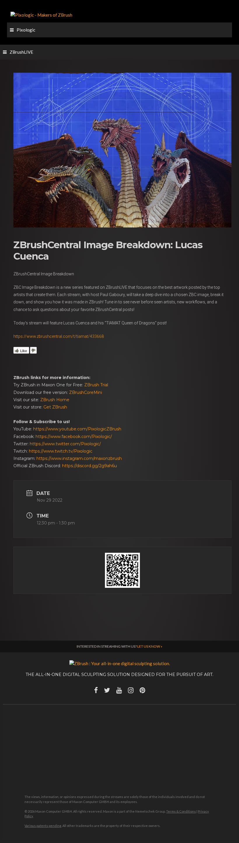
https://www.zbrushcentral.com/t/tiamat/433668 (58, 336)
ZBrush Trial (96, 384)
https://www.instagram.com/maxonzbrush (79, 458)
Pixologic (26, 29)
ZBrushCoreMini (85, 392)
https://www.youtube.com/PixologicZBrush (77, 429)
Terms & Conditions (181, 811)
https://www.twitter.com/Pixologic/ (65, 443)
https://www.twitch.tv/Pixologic (60, 451)
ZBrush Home (54, 399)
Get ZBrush (55, 407)
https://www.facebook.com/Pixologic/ (74, 436)
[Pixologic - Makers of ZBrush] (41, 14)
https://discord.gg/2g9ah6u (89, 465)
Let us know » (149, 646)
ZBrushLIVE (21, 52)
